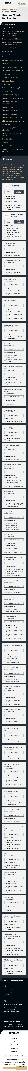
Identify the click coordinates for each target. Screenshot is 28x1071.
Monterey (18, 171)
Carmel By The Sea (8, 167)
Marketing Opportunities (14, 1006)
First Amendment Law (10, 81)
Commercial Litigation (10, 48)
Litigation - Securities (9, 114)
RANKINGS (5, 9)
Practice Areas (14, 1022)
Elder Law (5, 64)
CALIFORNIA (6, 11)
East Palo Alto (7, 169)
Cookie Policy (15, 1055)
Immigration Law (8, 84)
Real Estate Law (7, 139)
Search (14, 990)
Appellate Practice (8, 28)
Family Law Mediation (10, 77)
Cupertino (19, 167)
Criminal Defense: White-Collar (13, 60)
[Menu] (3, 3)
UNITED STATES (14, 9)
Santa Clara (17, 177)
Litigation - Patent (8, 107)
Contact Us (14, 1038)
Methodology (14, 1048)
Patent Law (6, 124)
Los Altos (15, 169)
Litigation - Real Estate (9, 111)
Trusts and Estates (8, 146)
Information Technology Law (12, 88)
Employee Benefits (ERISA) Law (13, 67)
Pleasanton (13, 175)
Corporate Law (7, 51)
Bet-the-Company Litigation (11, 39)
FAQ (14, 1041)
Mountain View (7, 173)
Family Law (6, 74)
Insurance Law (7, 91)
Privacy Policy (7, 1055)
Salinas (9, 177)
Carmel (20, 165)
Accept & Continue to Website (14, 1068)
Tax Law (5, 142)
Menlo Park (11, 171)
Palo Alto (5, 175)
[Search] (18, 3)
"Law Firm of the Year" (14, 1045)
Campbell (14, 165)
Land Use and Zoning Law (11, 95)
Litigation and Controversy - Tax (13, 121)
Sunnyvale (9, 180)
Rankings (14, 1051)
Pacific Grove (17, 173)
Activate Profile (14, 249)
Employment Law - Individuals (12, 71)
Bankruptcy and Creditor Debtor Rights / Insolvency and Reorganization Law (13, 33)
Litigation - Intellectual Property (13, 98)
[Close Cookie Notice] (26, 1058)
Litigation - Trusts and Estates (12, 118)
